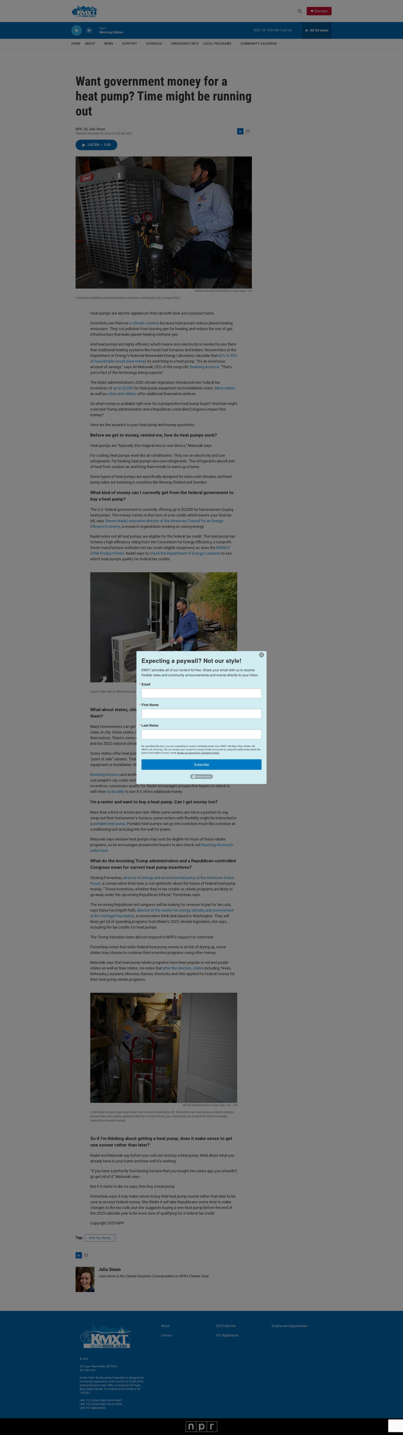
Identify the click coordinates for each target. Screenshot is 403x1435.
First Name (150, 704)
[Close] (262, 654)
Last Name (149, 725)
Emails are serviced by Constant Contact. (198, 752)
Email (145, 684)
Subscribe (201, 764)
